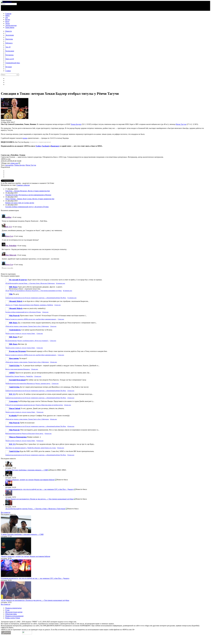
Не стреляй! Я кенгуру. (18, 280)
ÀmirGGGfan (14, 365)
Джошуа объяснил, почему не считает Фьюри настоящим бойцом (30, 480)
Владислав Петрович (17, 351)
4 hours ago (53, 419)
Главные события (23, 185)
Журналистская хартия (13, 612)
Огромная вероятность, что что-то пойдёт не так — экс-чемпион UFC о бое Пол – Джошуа (39, 489)
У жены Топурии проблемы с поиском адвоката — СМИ (26, 470)
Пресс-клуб (9, 59)
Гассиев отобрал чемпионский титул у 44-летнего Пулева (27, 207)
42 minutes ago (67, 290)
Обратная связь (11, 614)
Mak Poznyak (14, 315)
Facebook (45, 146)
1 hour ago (57, 305)
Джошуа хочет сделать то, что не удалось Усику (20, 333)
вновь (25, 138)
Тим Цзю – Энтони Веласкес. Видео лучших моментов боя (27, 191)
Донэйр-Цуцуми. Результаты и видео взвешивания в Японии (28, 195)
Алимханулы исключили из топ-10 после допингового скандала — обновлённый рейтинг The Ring (35, 298)
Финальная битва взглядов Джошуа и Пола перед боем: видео (24, 433)
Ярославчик (14, 358)
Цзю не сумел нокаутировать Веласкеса (17, 369)
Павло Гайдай (14, 408)
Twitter (38, 146)
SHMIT (12, 373)
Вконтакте (55, 146)
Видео (7, 19)
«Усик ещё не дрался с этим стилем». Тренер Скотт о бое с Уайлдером (27, 326)
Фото (7, 21)
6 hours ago (39, 440)
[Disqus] (105, 240)
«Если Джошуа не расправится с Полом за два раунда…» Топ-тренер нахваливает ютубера (33, 290)
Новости (8, 31)
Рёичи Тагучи (181, 124)
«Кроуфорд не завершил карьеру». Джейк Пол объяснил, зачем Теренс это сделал (30, 448)
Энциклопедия (10, 25)
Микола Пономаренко (18, 437)
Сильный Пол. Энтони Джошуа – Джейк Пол (19, 376)
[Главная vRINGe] (6, 2)
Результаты (9, 55)
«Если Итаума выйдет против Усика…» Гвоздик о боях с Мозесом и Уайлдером (30, 283)
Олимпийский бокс (12, 63)
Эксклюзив (9, 35)
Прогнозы (9, 39)
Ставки (8, 71)
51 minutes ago (71, 298)
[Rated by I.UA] (27, 634)
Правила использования (14, 616)
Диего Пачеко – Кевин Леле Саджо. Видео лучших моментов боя (29, 199)
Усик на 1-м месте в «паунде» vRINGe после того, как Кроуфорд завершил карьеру (31, 319)
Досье (7, 23)
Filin (11, 294)
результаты (9, 165)
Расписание (9, 51)
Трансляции (9, 27)
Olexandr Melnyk (15, 301)
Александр (13, 401)
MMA (7, 15)
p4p (6, 17)
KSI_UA (12, 394)
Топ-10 (7, 47)
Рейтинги (9, 43)
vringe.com (14, 163)
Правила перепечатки (13, 608)
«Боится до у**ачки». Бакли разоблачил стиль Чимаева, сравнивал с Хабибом (29, 305)
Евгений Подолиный (17, 380)
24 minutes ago (60, 283)
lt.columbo (13, 415)
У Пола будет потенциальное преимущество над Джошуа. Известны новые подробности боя (34, 405)
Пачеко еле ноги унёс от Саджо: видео (19, 203)
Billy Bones (13, 287)
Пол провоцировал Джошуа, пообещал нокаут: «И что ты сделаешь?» (27, 340)
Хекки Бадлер (76, 124)
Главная (8, 14)
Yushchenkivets (15, 330)
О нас (7, 610)
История (8, 67)
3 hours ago (39, 412)
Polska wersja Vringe (12, 618)
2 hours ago (53, 362)
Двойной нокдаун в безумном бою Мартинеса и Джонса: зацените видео (28, 383)
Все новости (5, 512)
